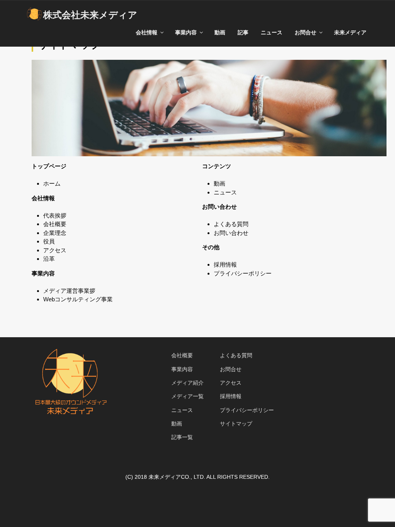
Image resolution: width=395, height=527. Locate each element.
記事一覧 (182, 437)
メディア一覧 (187, 396)
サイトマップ (236, 424)
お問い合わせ (231, 233)
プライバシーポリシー (243, 273)
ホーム (52, 183)
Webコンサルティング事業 (78, 299)
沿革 (49, 258)
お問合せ (230, 369)
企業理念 (54, 233)
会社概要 (54, 224)
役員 (49, 241)
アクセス (54, 250)
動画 (219, 32)
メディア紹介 (187, 383)
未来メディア (350, 32)
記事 (243, 32)
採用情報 (225, 264)
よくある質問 (231, 224)
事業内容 (182, 369)
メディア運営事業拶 (69, 290)
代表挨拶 (54, 215)
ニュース (271, 32)
